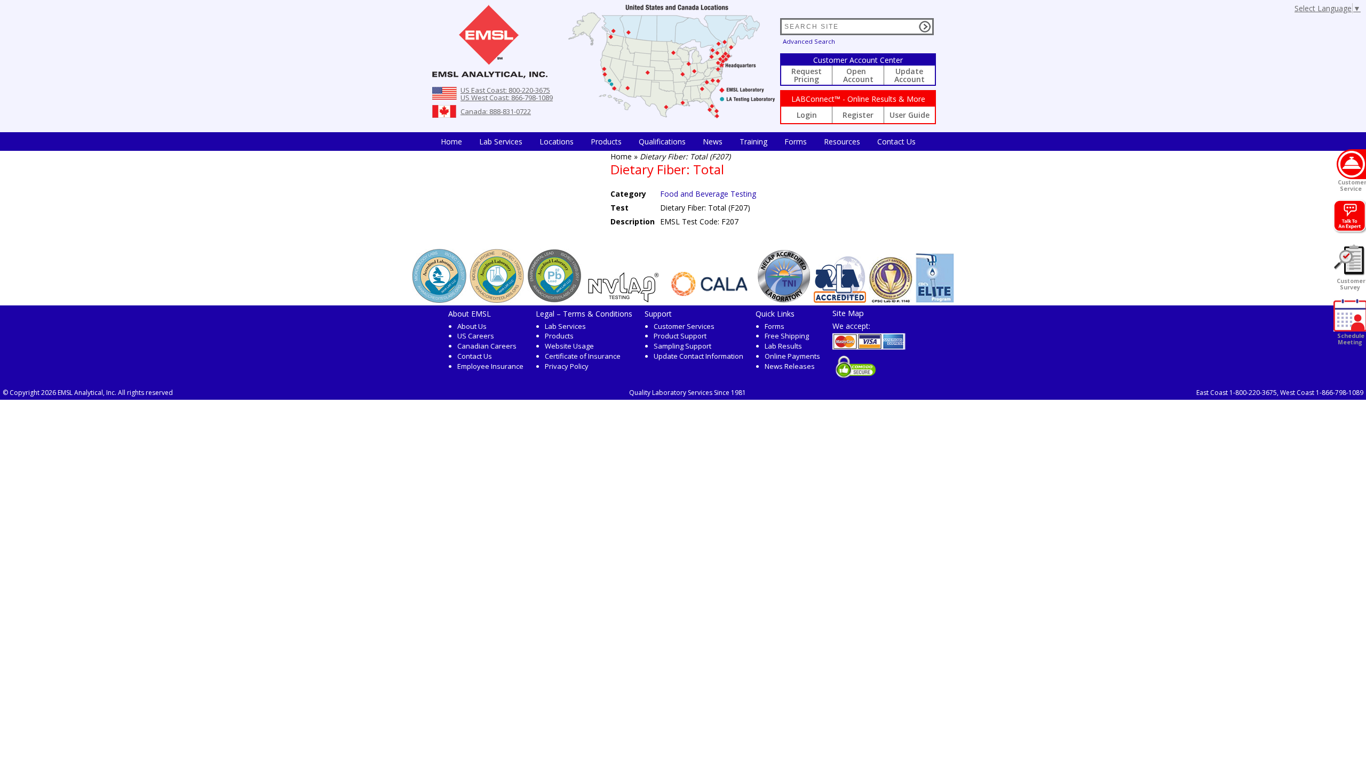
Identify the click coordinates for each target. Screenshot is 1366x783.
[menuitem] (451, 141)
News (712, 141)
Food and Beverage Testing (708, 194)
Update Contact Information (698, 356)
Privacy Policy (567, 366)
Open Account (858, 75)
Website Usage (569, 346)
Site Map (848, 313)
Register (858, 115)
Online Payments (792, 356)
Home (451, 141)
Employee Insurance (490, 366)
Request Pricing (806, 75)
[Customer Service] (1351, 164)
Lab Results (783, 346)
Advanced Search (809, 41)
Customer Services (684, 326)
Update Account (909, 75)
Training (753, 141)
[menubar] (678, 141)
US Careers (475, 336)
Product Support (680, 336)
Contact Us (896, 141)
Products (606, 141)
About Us (472, 326)
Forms (795, 141)
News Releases (790, 366)
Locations (556, 141)
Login (807, 115)
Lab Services (565, 326)
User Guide (910, 115)
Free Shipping (787, 336)
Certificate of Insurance (583, 356)
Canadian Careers (487, 346)
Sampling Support (682, 346)
